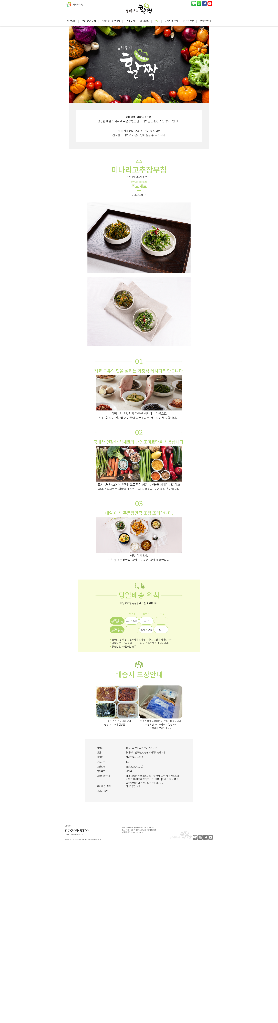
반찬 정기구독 (89, 21)
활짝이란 (71, 21)
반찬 (157, 21)
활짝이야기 (205, 21)
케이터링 (144, 21)
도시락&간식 (171, 21)
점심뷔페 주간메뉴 (110, 21)
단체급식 (130, 21)
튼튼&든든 (188, 21)
